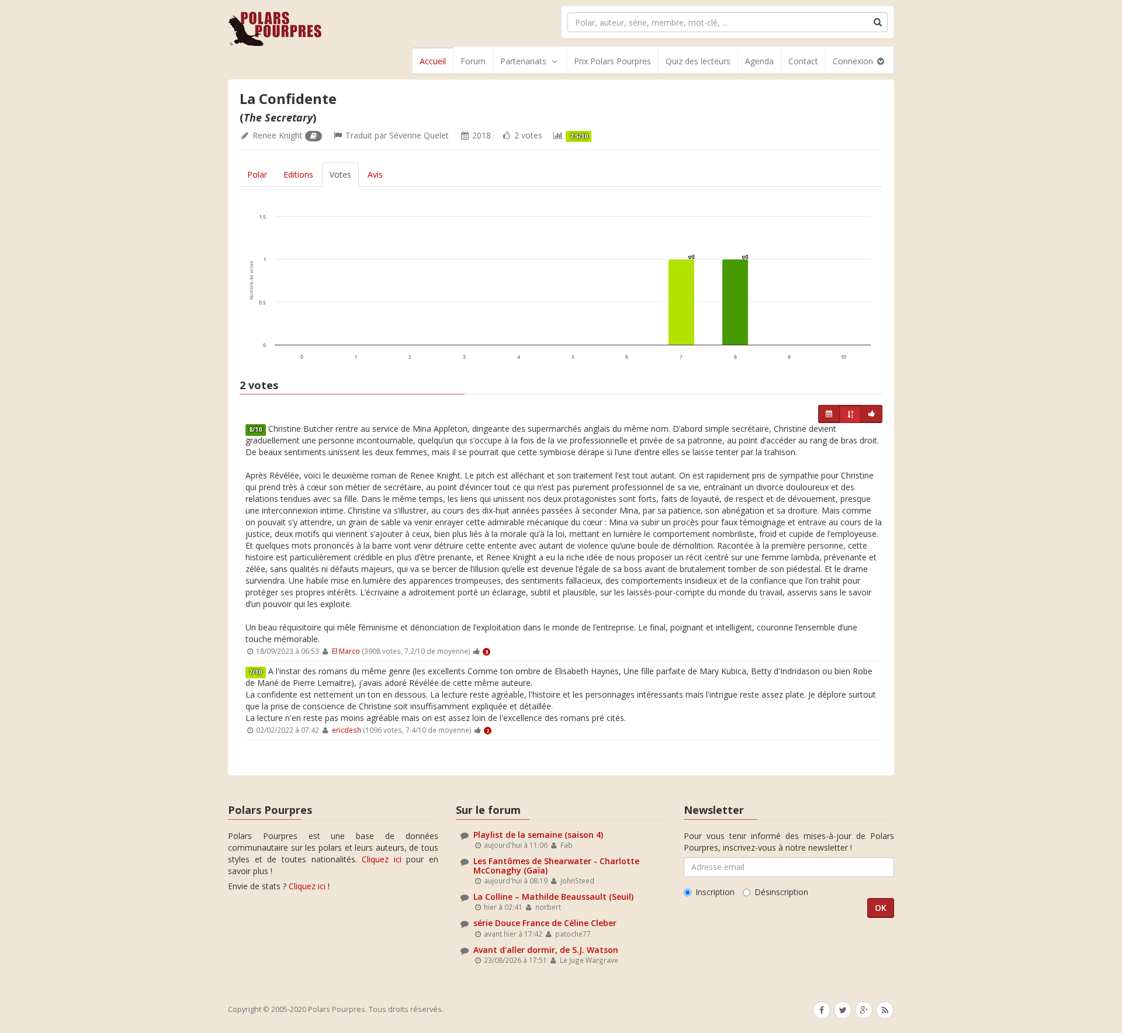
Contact (803, 61)
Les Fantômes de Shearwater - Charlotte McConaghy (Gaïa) (556, 865)
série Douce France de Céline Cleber (545, 922)
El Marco (346, 651)
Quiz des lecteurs (698, 61)
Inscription (715, 891)
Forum (473, 61)
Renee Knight (277, 135)
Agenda (759, 61)
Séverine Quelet (419, 135)
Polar (257, 174)
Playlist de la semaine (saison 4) (538, 834)
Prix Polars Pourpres (612, 61)
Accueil (433, 61)
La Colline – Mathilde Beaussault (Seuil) (553, 896)
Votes (340, 174)
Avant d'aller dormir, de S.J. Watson (545, 949)
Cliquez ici (381, 859)
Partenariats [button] (523, 61)
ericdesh (346, 729)
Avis (375, 174)
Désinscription (781, 891)
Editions (298, 174)
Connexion (854, 61)
